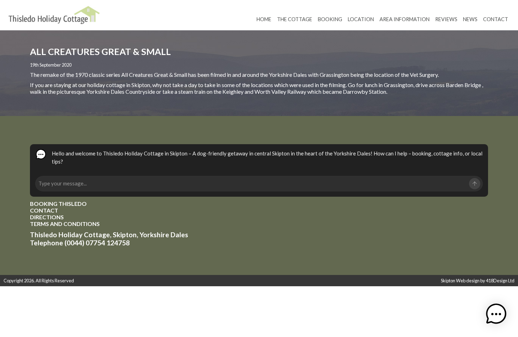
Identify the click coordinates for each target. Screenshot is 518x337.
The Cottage (294, 19)
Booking (330, 19)
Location (361, 19)
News (470, 19)
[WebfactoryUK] (54, 17)
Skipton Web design (460, 280)
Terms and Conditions (65, 223)
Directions (47, 217)
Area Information (405, 19)
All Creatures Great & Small (153, 74)
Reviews (446, 19)
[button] (496, 314)
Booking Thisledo (58, 203)
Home (264, 19)
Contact (495, 19)
